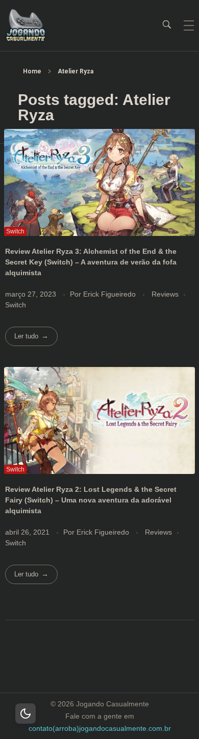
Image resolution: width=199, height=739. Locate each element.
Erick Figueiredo (110, 294)
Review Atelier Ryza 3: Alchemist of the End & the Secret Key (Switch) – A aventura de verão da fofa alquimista (91, 262)
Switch (15, 305)
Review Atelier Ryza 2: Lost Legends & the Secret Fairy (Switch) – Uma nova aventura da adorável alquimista (91, 500)
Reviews (165, 294)
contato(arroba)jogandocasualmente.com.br (100, 728)
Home (32, 71)
